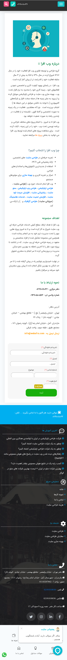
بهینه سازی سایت (55, 541)
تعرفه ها (14, 640)
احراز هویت (52, 381)
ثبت (41, 393)
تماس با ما (58, 499)
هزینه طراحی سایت (54, 505)
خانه (61, 489)
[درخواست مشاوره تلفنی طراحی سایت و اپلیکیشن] (13, 4)
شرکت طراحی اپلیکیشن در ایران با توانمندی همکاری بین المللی (33, 438)
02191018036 (58, 416)
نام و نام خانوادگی (49, 347)
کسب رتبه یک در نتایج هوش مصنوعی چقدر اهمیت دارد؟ (36, 463)
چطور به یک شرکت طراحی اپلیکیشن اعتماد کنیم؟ (39, 449)
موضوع (31, 369)
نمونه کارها (58, 494)
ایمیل (53, 358)
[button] (6, 4)
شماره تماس (51, 369)
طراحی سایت (57, 531)
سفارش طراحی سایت (54, 536)
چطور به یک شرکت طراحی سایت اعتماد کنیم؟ (41, 443)
